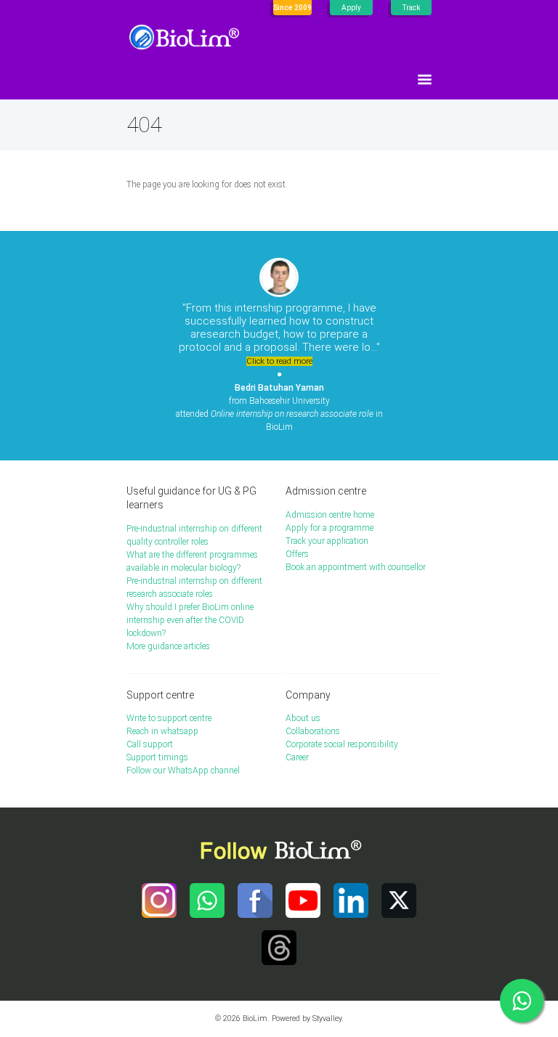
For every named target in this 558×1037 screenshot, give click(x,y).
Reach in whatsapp (162, 731)
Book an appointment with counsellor (356, 567)
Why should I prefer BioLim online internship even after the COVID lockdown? (190, 620)
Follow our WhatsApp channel (183, 770)
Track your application (327, 541)
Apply (351, 8)
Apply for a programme (329, 528)
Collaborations (313, 731)
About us (303, 718)
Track (411, 8)
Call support (149, 744)
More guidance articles (168, 646)
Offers (297, 554)
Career (297, 757)
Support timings (157, 757)
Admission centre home (330, 515)
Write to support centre (168, 718)
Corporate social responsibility (342, 744)
